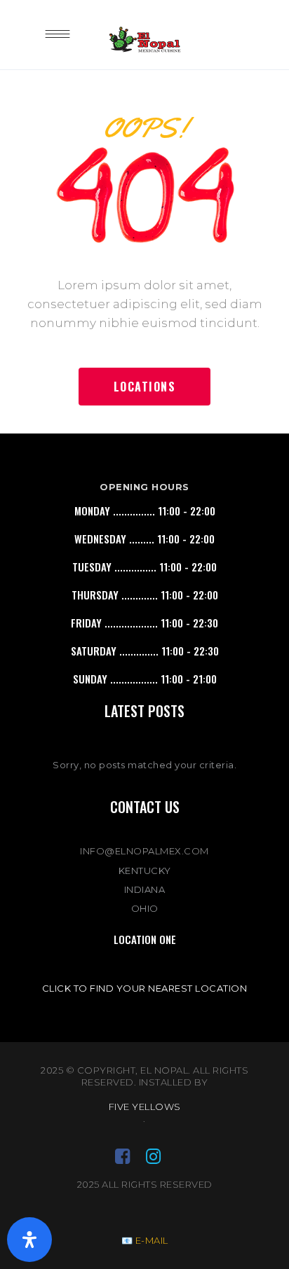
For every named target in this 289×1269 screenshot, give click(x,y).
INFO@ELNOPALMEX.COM (144, 851)
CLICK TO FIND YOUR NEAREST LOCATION (145, 988)
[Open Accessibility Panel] (29, 1239)
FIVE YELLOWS (145, 1106)
